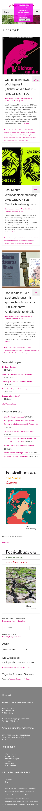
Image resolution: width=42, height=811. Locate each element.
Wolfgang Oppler (23, 140)
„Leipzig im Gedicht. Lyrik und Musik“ (17, 381)
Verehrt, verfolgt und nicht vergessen (17, 389)
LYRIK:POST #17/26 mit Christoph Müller (19, 431)
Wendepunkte (28, 243)
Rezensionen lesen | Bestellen (13, 621)
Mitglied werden (10, 754)
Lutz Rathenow (17, 350)
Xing (6, 782)
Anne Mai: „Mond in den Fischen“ (16, 456)
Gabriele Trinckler (24, 132)
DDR (6, 347)
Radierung (33, 350)
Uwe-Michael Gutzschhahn (11, 140)
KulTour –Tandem (9, 367)
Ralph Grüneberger (27, 137)
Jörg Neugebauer (14, 135)
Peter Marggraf (26, 350)
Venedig (25, 352)
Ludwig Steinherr (30, 135)
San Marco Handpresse (15, 352)
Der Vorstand (9, 756)
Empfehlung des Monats (11, 101)
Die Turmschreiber (28, 238)
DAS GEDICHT (29, 129)
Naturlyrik (18, 137)
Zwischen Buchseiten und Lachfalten (17, 374)
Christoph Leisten (19, 129)
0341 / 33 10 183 (12, 721)
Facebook (8, 780)
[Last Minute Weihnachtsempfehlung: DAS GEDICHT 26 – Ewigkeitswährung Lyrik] (21, 166)
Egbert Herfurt (12, 347)
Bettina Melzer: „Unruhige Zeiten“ (16, 453)
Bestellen (5, 542)
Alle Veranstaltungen (10, 404)
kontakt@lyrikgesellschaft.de (12, 637)
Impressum (9, 761)
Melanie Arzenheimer (9, 137)
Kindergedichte (21, 347)
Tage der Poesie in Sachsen (19, 679)
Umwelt (34, 137)
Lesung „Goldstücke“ (11, 396)
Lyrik (16, 240)
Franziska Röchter (14, 98)
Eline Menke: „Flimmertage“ (14, 417)
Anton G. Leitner (9, 129)
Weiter (26, 124)
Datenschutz (9, 763)
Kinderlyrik (22, 135)
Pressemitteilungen (12, 758)
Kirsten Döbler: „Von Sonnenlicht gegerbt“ (19, 445)
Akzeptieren (25, 20)
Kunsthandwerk (8, 350)
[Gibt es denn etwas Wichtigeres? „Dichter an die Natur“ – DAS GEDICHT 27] (21, 56)
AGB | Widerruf (10, 766)
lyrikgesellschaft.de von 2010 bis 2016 (16, 667)
